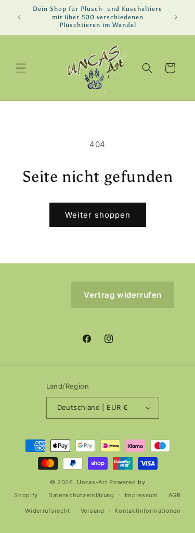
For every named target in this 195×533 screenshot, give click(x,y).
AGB (174, 495)
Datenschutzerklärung (81, 495)
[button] (20, 68)
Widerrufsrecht (47, 510)
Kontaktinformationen (147, 510)
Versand (93, 510)
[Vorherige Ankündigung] (19, 17)
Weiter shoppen (98, 215)
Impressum (141, 495)
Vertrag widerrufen (123, 295)
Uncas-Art (92, 482)
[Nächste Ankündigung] (175, 17)
